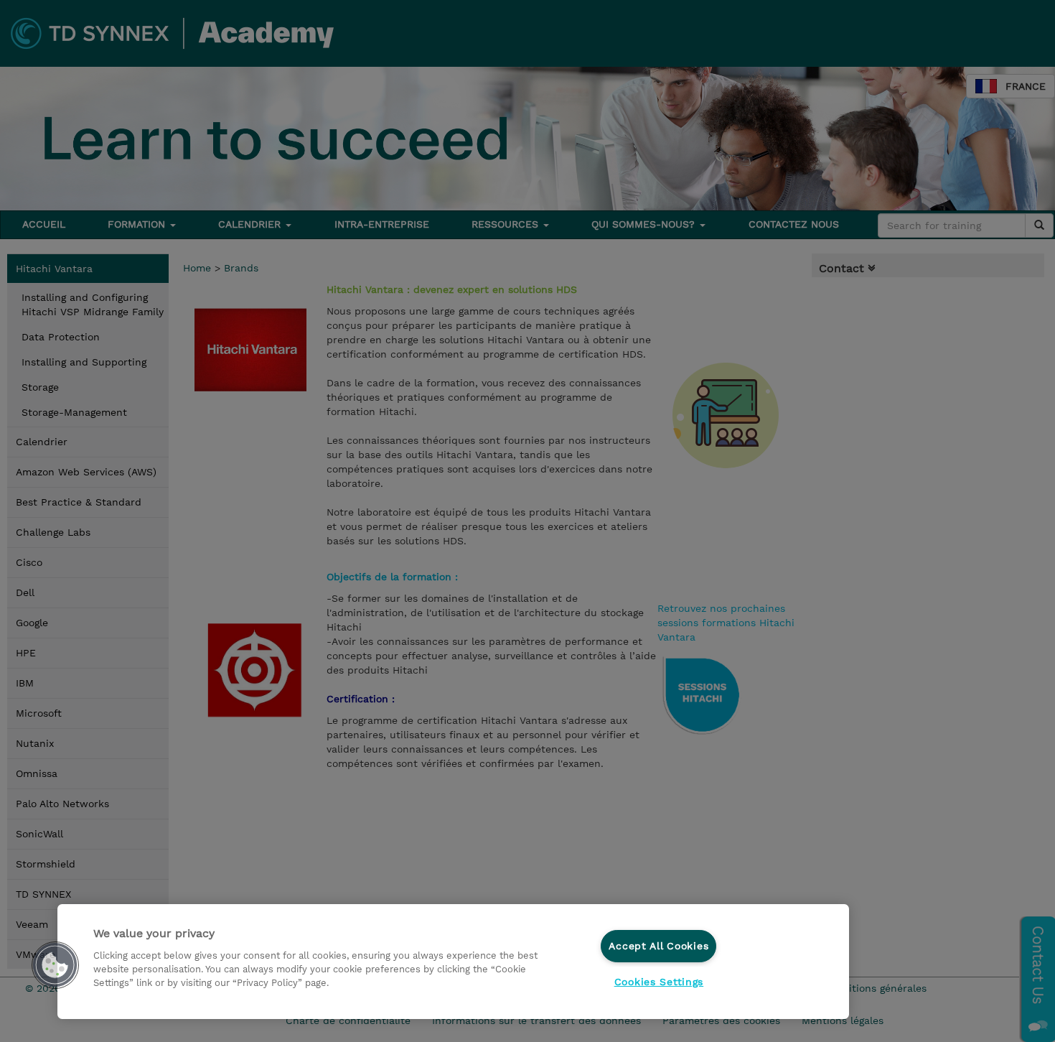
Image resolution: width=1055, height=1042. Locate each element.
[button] (55, 965)
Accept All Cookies (658, 946)
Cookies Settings (659, 981)
